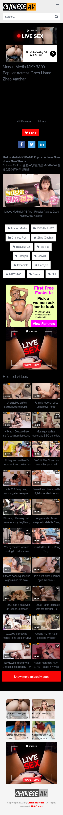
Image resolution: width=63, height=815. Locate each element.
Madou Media (19, 228)
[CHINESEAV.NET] (19, 7)
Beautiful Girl (23, 247)
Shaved (36, 274)
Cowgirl (42, 256)
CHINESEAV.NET (37, 802)
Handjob (43, 265)
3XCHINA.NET (45, 228)
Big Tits (44, 247)
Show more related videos (31, 676)
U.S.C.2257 (37, 806)
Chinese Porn (19, 237)
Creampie (22, 265)
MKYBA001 (16, 274)
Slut (53, 274)
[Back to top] (57, 807)
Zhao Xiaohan (45, 237)
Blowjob (23, 256)
